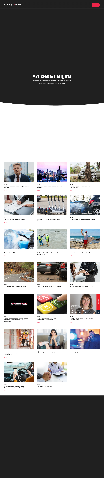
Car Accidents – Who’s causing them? (14, 253)
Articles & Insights (86, 5)
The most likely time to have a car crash (81, 353)
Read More (5, 190)
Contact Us (96, 5)
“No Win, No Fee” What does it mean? (15, 219)
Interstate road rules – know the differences (82, 253)
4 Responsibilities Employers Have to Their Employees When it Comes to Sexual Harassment (16, 319)
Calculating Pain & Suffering (45, 386)
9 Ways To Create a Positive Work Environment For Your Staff (46, 318)
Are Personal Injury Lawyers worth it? (15, 286)
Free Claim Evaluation (52, 5)
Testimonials (79, 5)
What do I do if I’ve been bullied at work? (48, 353)
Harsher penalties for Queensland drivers (81, 286)
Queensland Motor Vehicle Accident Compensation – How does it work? (14, 387)
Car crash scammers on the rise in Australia (49, 286)
